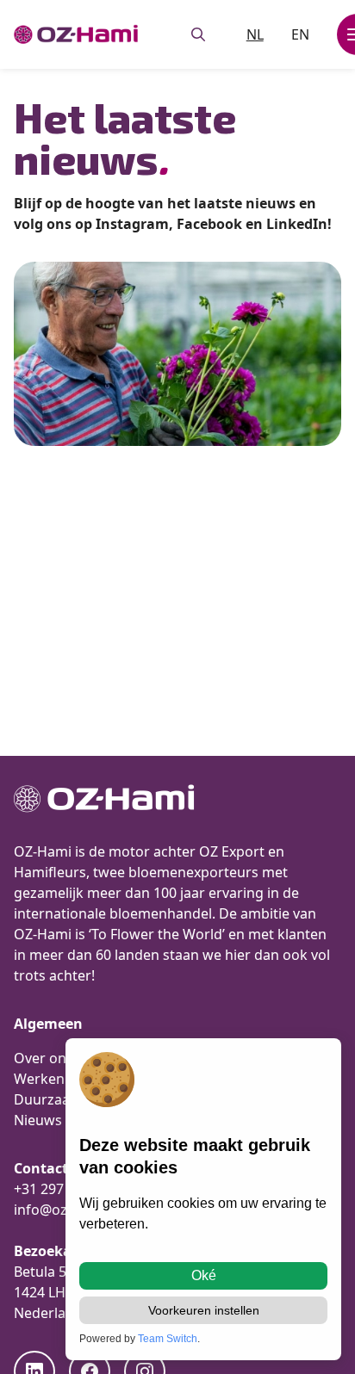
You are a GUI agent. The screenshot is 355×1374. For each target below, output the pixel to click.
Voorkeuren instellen (203, 1310)
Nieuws (38, 1120)
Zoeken (198, 34)
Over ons (43, 1058)
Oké (203, 1275)
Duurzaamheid (62, 1099)
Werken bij (49, 1078)
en (300, 34)
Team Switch (167, 1339)
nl (255, 34)
